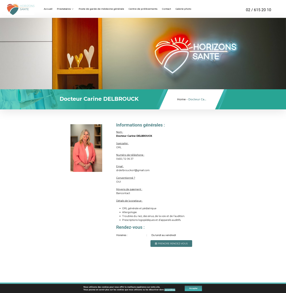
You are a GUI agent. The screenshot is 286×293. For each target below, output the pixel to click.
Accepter (193, 288)
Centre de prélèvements (143, 8)
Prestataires (64, 8)
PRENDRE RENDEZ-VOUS (173, 243)
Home (181, 99)
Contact (166, 8)
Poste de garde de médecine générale (101, 8)
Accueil (48, 8)
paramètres (169, 289)
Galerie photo (183, 8)
